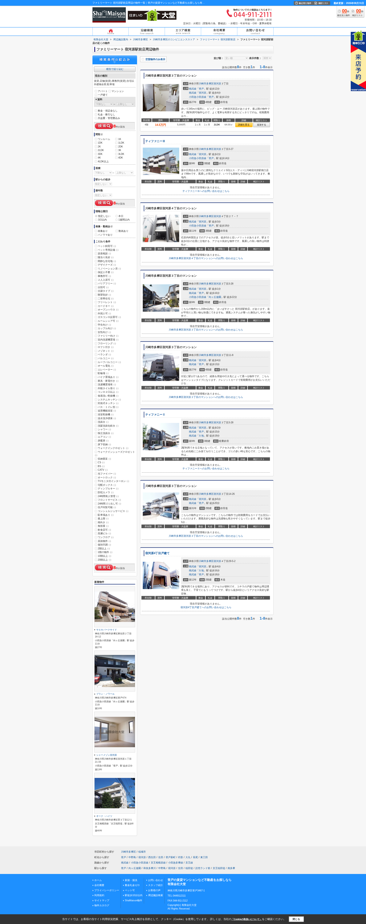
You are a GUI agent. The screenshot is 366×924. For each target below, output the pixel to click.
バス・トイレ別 (108, 407)
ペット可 (130, 890)
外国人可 (104, 313)
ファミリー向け (108, 335)
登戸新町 (171, 857)
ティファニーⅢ (155, 141)
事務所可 (104, 276)
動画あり (123, 231)
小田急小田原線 (197, 96)
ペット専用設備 (108, 249)
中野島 (132, 857)
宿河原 (217, 83)
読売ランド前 (202, 868)
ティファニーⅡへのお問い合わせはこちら (206, 468)
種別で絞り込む (115, 69)
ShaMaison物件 (133, 900)
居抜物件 (104, 541)
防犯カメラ (105, 492)
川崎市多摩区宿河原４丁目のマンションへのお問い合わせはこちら (206, 258)
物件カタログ (101, 905)
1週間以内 (124, 219)
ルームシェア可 (108, 320)
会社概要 (99, 885)
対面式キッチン (108, 403)
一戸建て (103, 94)
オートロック (107, 477)
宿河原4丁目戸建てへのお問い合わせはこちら (206, 607)
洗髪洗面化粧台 (108, 425)
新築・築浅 (131, 880)
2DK (120, 146)
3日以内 (102, 219)
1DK (100, 142)
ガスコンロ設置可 (109, 317)
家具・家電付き (108, 380)
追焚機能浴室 (107, 410)
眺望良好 (104, 294)
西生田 (152, 857)
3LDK (121, 154)
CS (101, 462)
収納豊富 (104, 458)
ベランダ (104, 354)
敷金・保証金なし (108, 110)
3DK (100, 154)
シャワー (104, 429)
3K (119, 150)
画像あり (103, 231)
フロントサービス (109, 499)
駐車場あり (105, 514)
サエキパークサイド (106, 629)
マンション (118, 91)
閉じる (296, 919)
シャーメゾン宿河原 (106, 755)
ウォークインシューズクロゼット (115, 453)
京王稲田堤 (219, 868)
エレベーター (107, 369)
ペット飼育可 (107, 246)
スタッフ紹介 (155, 885)
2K (99, 146)
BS (101, 466)
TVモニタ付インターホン (113, 481)
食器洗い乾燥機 (108, 395)
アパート (103, 91)
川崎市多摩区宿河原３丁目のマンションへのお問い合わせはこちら (206, 329)
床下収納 (104, 444)
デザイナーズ (107, 264)
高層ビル (104, 533)
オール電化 (105, 365)
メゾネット (105, 350)
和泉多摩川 (149, 868)
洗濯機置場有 (107, 384)
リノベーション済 (109, 268)
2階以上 (104, 548)
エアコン (104, 436)
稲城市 (142, 851)
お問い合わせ (155, 880)
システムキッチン (109, 399)
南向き (103, 522)
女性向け (104, 332)
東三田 (204, 857)
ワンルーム (104, 139)
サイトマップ (101, 900)
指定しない (104, 216)
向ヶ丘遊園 (215, 297)
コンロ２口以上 (108, 391)
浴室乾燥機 (105, 414)
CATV (103, 469)
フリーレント (107, 302)
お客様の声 (154, 890)
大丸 (187, 857)
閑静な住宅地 (107, 261)
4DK (120, 157)
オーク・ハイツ (104, 816)
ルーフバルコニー (109, 362)
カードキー (105, 306)
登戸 (201, 88)
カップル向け (107, 328)
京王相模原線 (158, 862)
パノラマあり (105, 234)
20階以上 (104, 559)
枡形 (180, 857)
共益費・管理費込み (109, 118)
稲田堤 (189, 868)
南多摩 (231, 868)
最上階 (103, 518)
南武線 (192, 88)
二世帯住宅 (105, 298)
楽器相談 (104, 253)
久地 (201, 435)
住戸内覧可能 (107, 507)
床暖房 (103, 440)
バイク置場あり (108, 377)
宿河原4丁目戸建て (157, 553)
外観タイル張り (108, 388)
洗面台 (103, 421)
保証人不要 (105, 272)
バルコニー (105, 358)
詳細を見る (244, 124)
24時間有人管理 (108, 496)
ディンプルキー (108, 488)
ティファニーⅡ (155, 414)
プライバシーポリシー (106, 890)
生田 (160, 857)
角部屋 (103, 526)
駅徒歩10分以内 (133, 895)
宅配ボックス (107, 484)
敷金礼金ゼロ (132, 885)
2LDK (101, 150)
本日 (120, 216)
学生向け (104, 324)
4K (99, 157)
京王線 (189, 862)
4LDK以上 (103, 161)
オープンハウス (108, 309)
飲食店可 (104, 529)
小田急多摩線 (175, 862)
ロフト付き (105, 347)
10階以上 (104, 556)
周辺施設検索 (155, 895)
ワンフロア (105, 537)
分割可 (103, 287)
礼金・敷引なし (106, 114)
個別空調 (104, 544)
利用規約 (99, 895)
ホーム (98, 880)
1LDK (121, 142)
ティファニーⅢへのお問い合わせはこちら (206, 191)
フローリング (107, 343)
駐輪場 (103, 373)
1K (119, 139)
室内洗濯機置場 (108, 339)
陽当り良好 (105, 257)
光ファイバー (107, 473)
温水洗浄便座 (107, 418)
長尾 (195, 857)
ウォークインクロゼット (113, 448)
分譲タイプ (105, 290)
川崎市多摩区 (206, 83)
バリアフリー (107, 283)
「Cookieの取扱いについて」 (246, 919)
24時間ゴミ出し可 (109, 503)
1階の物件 (105, 552)
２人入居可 (105, 279)
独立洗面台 (105, 433)
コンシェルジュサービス (113, 511)
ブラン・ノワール (105, 694)
